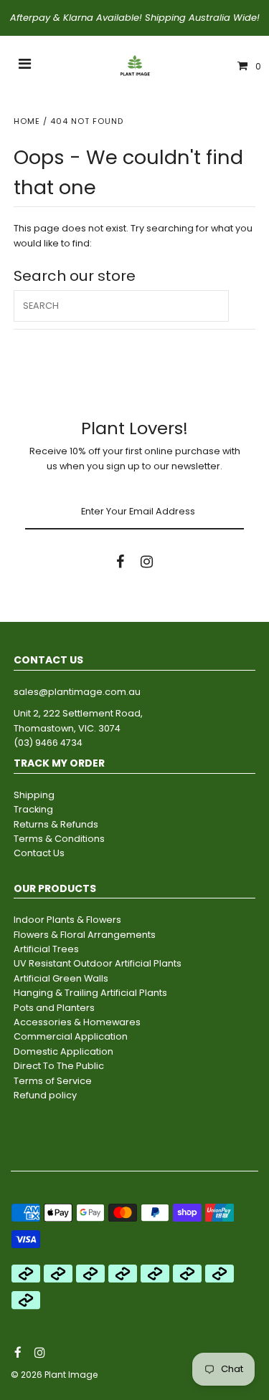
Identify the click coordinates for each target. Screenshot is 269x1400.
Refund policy (45, 1095)
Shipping (34, 795)
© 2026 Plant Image (54, 1374)
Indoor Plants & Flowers (67, 920)
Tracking (33, 809)
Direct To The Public (59, 1066)
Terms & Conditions (59, 839)
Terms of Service (53, 1081)
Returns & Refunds (56, 824)
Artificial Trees (46, 949)
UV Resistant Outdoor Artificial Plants (97, 963)
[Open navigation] (25, 66)
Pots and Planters (54, 1008)
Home (27, 121)
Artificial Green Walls (61, 978)
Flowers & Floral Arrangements (85, 935)
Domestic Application (63, 1051)
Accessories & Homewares (77, 1022)
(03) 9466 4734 (48, 743)
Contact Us (39, 853)
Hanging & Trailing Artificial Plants (90, 993)
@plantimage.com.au (90, 692)
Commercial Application (71, 1036)
